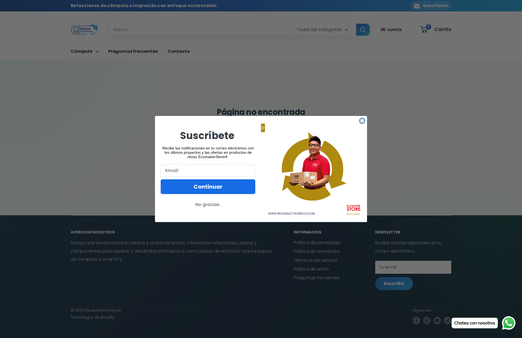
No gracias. (207, 204)
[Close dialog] (362, 121)
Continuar (208, 186)
